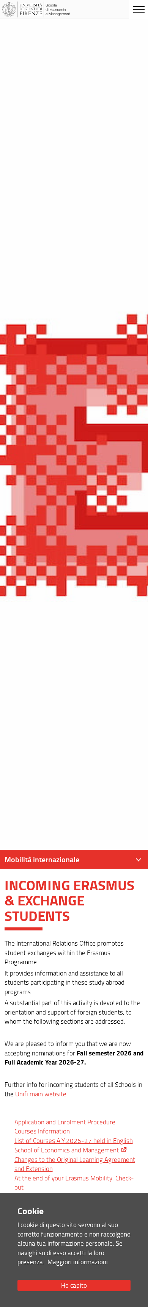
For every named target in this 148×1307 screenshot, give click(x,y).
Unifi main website (40, 1094)
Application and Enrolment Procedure (64, 1122)
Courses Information (42, 1131)
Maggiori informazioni (77, 1261)
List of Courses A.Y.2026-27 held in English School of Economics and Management (73, 1145)
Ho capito (74, 1285)
